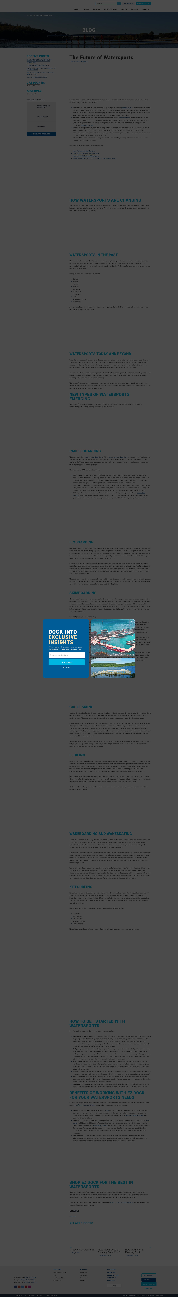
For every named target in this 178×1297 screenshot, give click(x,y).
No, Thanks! (66, 667)
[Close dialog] (133, 621)
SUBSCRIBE (67, 662)
